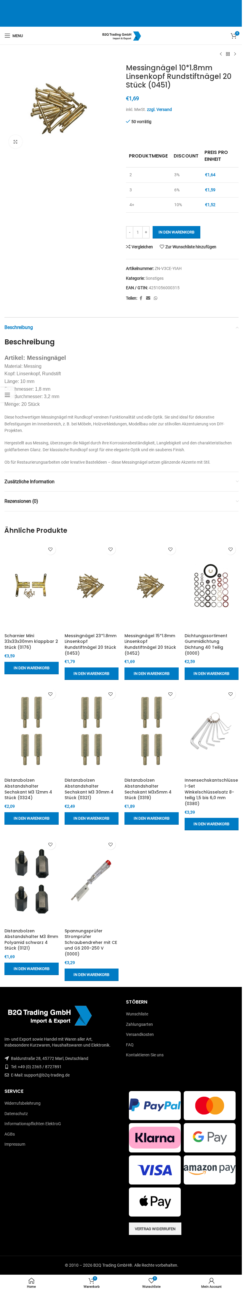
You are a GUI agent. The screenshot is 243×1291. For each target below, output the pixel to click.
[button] (31, 668)
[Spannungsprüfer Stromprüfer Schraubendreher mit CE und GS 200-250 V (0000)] (92, 880)
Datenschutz (16, 1113)
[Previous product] (220, 54)
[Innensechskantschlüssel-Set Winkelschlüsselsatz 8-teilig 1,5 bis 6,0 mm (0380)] (212, 730)
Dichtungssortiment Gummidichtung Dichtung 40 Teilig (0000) (206, 644)
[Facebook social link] (140, 298)
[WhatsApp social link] (155, 298)
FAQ (130, 1044)
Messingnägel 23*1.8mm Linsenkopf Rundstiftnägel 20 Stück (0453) (90, 644)
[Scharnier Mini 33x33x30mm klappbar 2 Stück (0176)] (31, 585)
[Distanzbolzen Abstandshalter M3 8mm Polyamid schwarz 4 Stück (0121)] (31, 880)
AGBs (9, 1134)
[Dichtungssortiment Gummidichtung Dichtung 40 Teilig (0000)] (212, 585)
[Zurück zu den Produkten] (227, 54)
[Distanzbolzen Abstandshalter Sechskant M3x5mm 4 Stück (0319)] (151, 730)
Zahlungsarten (139, 1024)
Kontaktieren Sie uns (145, 1054)
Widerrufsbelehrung (22, 1103)
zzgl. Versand (159, 109)
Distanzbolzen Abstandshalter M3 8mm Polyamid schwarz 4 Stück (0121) (31, 939)
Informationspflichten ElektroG (32, 1123)
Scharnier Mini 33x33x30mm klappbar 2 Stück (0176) (31, 641)
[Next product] (235, 54)
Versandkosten (140, 1034)
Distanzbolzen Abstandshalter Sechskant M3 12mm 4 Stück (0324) (28, 789)
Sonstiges (155, 278)
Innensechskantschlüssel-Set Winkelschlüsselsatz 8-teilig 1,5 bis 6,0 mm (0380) (211, 791)
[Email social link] (148, 298)
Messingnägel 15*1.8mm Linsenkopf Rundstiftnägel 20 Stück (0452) (150, 644)
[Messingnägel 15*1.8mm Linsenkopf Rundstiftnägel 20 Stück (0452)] (151, 585)
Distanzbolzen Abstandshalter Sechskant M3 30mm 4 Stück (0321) (89, 789)
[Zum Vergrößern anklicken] (15, 141)
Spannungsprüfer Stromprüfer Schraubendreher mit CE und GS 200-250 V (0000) (91, 942)
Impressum (14, 1144)
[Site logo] (122, 35)
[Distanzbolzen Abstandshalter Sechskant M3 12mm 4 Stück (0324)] (31, 730)
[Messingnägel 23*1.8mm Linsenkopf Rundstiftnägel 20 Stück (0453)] (92, 585)
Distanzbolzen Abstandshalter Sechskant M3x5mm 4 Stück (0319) (148, 789)
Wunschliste (137, 1014)
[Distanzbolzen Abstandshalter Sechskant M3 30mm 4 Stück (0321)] (92, 730)
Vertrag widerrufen (155, 1229)
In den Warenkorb (176, 232)
